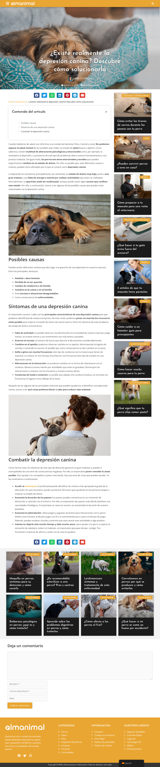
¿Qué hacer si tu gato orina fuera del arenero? (131, 249)
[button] (7, 3)
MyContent (82, 765)
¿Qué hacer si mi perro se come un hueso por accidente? (135, 625)
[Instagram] (30, 755)
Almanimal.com (70, 765)
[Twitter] (24, 755)
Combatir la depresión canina (35, 131)
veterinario (31, 486)
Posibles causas (28, 122)
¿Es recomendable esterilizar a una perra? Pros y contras (60, 582)
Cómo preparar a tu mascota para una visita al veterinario (132, 206)
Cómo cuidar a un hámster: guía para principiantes (129, 330)
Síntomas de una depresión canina (37, 127)
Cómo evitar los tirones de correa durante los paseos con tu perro (131, 125)
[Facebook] (19, 755)
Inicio (11, 101)
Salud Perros (21, 101)
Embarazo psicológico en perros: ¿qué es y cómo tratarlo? (23, 625)
